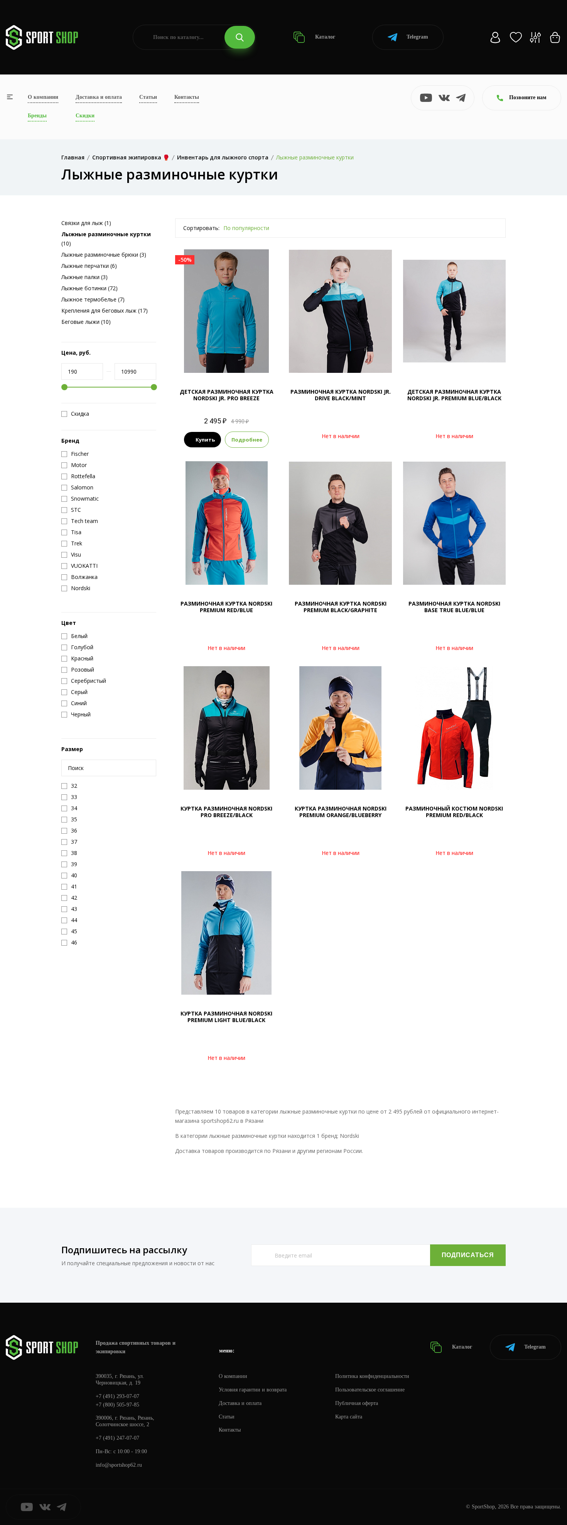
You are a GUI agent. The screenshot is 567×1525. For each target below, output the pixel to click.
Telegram (417, 37)
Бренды (37, 115)
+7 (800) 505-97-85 (117, 1405)
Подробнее (246, 439)
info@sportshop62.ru (119, 1465)
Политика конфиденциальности (372, 1376)
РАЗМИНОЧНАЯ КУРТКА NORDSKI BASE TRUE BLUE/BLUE (454, 607)
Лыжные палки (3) (84, 277)
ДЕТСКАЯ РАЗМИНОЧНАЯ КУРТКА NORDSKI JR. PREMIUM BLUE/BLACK (454, 395)
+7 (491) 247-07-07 (117, 1438)
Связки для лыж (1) (86, 223)
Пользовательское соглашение (370, 1390)
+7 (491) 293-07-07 (117, 1396)
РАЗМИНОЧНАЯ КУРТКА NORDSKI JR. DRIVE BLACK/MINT (340, 395)
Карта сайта (348, 1417)
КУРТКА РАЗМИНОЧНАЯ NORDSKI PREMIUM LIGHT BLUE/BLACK (226, 1017)
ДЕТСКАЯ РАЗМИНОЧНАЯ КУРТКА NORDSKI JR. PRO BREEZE (226, 395)
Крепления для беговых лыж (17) (104, 310)
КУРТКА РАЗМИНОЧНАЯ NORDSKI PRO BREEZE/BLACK (226, 812)
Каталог (324, 37)
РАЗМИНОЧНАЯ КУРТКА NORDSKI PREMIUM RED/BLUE (226, 607)
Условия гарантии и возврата (253, 1390)
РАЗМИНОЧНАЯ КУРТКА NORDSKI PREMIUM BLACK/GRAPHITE (340, 607)
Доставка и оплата (99, 97)
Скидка (80, 413)
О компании (43, 97)
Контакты (186, 97)
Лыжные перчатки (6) (89, 265)
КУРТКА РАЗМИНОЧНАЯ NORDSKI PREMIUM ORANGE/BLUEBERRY (340, 812)
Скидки (85, 115)
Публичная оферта (356, 1403)
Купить (205, 439)
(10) (106, 238)
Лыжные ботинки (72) (89, 288)
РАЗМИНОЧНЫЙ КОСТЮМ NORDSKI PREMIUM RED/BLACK (454, 812)
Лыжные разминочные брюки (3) (103, 254)
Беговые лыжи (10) (86, 321)
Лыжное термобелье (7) (93, 299)
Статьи (148, 97)
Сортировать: (201, 228)
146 (227, 360)
